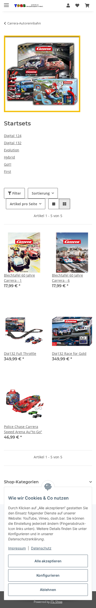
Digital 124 (12, 135)
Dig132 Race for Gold (69, 353)
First (7, 171)
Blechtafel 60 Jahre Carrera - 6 (67, 278)
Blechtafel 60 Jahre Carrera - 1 (19, 278)
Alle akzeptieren (48, 561)
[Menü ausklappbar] (6, 3)
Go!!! (7, 164)
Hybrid (9, 157)
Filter (16, 193)
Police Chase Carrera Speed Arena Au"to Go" (23, 429)
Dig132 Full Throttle (20, 353)
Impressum (17, 548)
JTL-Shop (56, 602)
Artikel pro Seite (23, 204)
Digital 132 (12, 143)
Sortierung (41, 193)
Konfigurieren (48, 575)
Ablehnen (48, 590)
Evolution (11, 150)
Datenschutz (41, 548)
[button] (68, 5)
